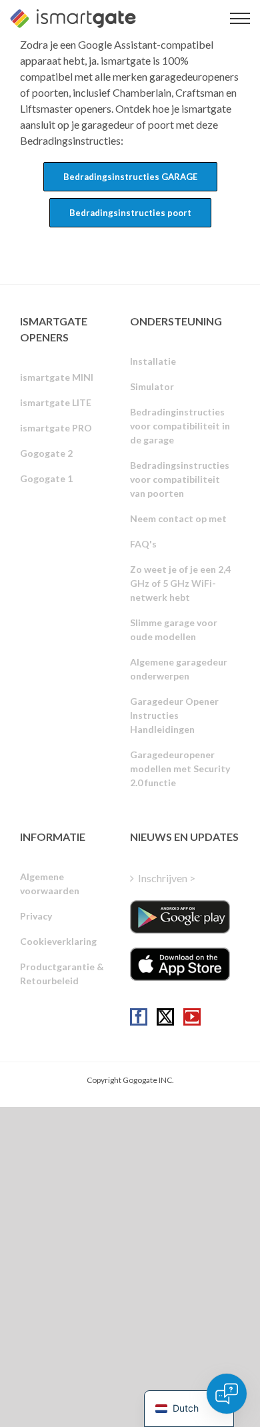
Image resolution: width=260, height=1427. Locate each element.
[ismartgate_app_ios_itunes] (180, 964)
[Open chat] (227, 1394)
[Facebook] (138, 1017)
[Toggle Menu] (240, 18)
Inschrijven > (166, 878)
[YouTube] (192, 1017)
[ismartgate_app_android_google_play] (180, 917)
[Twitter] (165, 1017)
